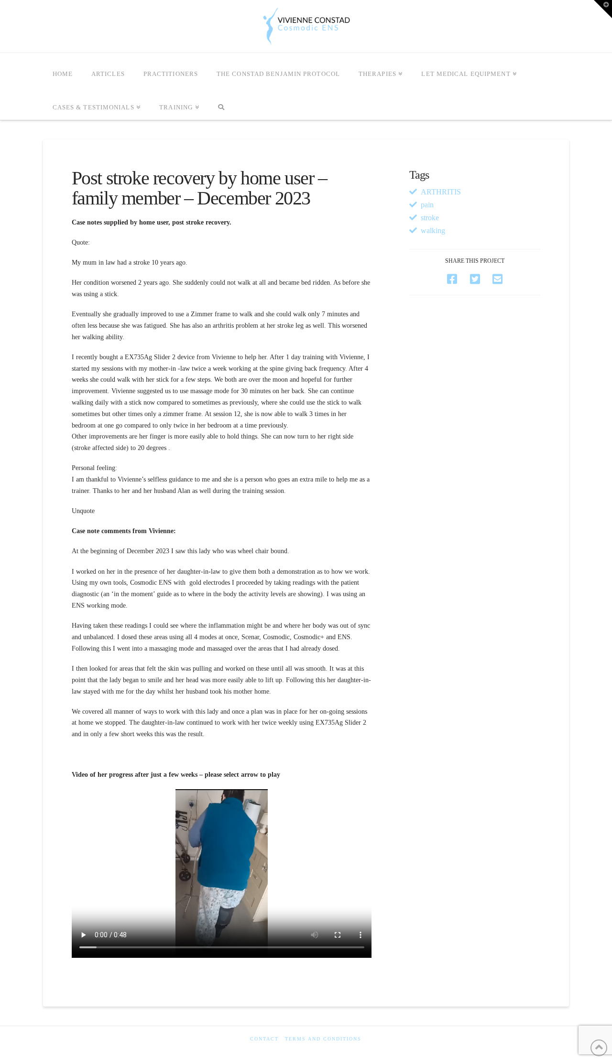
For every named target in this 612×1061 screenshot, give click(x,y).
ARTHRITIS (441, 192)
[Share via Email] (497, 279)
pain (427, 205)
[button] (603, 9)
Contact (264, 1038)
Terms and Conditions (323, 1038)
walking (433, 230)
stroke (430, 218)
